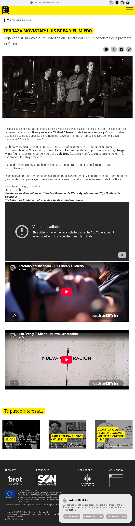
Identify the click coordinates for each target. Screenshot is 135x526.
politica (72, 510)
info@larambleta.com (14, 519)
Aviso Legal (36, 514)
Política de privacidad (52, 514)
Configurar (72, 516)
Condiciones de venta (14, 517)
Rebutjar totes (93, 516)
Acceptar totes (117, 516)
